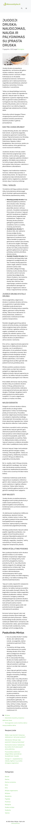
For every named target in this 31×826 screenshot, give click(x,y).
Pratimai (7, 802)
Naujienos (8, 796)
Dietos (7, 779)
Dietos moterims (10, 782)
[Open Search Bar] (21, 8)
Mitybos (7, 715)
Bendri (7, 776)
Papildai (7, 799)
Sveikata (8, 810)
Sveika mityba (9, 807)
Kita (6, 788)
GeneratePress (15, 823)
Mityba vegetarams (11, 790)
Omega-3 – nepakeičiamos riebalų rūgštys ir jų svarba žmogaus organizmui (13, 761)
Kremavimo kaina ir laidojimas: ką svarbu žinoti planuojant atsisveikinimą (15, 747)
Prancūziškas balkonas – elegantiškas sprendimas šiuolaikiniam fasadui (13, 754)
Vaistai (7, 813)
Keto (6, 785)
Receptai (8, 804)
